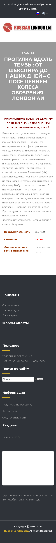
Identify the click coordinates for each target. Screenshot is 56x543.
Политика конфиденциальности (24, 361)
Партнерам (9, 315)
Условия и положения (17, 356)
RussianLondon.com (16, 530)
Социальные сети (14, 417)
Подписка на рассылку (17, 404)
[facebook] (19, 13)
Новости (8, 437)
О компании (10, 305)
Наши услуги (10, 310)
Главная (28, 53)
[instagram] (24, 13)
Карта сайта (16, 411)
